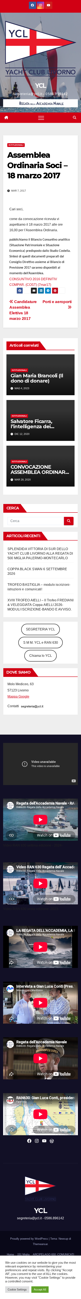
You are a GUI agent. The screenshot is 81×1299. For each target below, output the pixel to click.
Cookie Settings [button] (17, 1289)
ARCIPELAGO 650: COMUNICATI (53, 1254)
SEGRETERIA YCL (40, 629)
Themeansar (40, 1244)
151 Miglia (23, 1254)
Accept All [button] (40, 1289)
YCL (40, 85)
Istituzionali (16, 145)
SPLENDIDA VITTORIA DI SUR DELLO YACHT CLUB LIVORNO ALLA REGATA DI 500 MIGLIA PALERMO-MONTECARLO (40, 553)
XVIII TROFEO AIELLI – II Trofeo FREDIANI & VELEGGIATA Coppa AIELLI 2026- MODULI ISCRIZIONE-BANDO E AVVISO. (40, 604)
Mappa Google (18, 696)
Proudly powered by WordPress (29, 1238)
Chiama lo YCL (40, 655)
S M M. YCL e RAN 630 (40, 642)
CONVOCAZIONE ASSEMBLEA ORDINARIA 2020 (40, 472)
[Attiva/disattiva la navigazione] (41, 117)
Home (10, 1254)
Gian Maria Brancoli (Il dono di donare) (37, 378)
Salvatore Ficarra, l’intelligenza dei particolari (31, 426)
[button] (74, 117)
